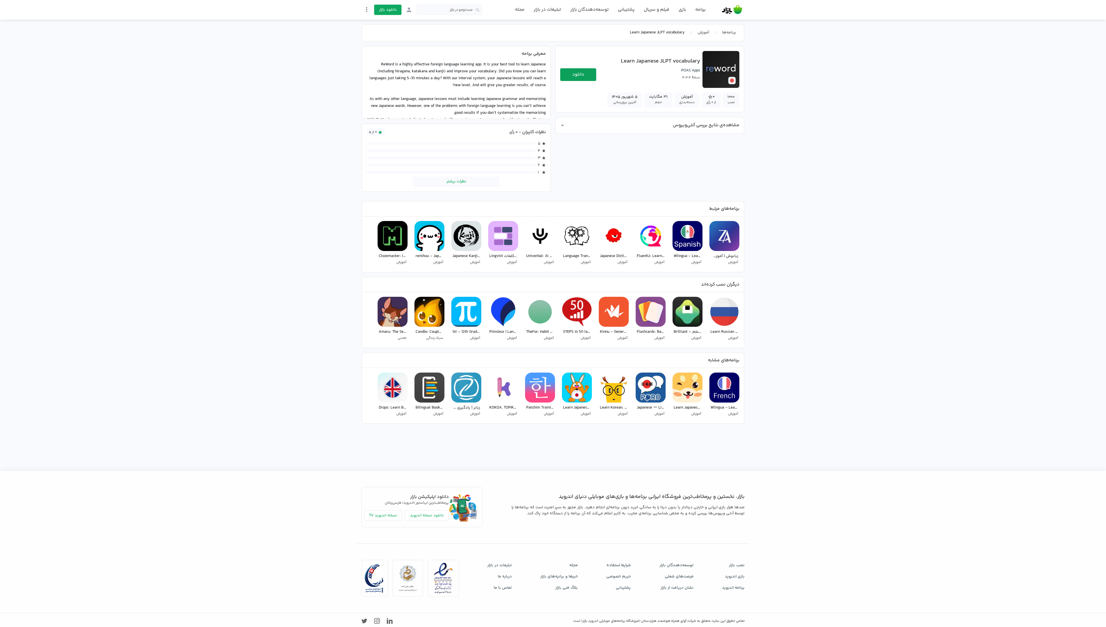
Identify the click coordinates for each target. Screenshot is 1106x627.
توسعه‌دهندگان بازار (589, 9)
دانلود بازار (388, 10)
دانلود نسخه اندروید (427, 515)
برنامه (700, 9)
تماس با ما (503, 588)
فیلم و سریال (656, 9)
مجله (519, 9)
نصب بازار (737, 565)
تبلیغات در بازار (547, 9)
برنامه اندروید (733, 588)
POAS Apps (690, 70)
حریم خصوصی (618, 576)
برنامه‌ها (729, 32)
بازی (682, 9)
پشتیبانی (626, 9)
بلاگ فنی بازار (566, 588)
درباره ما (505, 576)
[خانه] (732, 10)
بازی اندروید (735, 576)
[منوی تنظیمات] (366, 9)
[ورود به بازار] (409, 10)
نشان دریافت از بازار (677, 588)
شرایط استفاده (619, 565)
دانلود (578, 74)
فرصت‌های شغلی (679, 576)
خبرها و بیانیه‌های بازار (559, 576)
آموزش (703, 32)
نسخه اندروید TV (383, 515)
